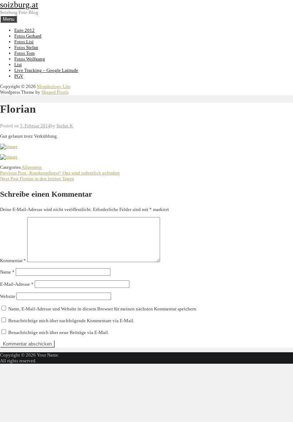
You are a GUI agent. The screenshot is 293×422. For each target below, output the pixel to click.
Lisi (18, 64)
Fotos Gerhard (27, 36)
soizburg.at (19, 4)
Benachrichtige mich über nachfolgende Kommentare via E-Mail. (71, 320)
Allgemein (31, 167)
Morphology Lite (53, 86)
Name (7, 272)
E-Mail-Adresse (17, 284)
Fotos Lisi (24, 41)
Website (7, 296)
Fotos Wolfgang (29, 59)
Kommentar (13, 260)
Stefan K (64, 125)
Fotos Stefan (26, 47)
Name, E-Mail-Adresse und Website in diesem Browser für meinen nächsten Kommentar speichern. (102, 308)
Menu (8, 19)
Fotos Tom (24, 53)
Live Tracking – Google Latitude (46, 70)
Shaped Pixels (55, 92)
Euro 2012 (24, 30)
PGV (18, 76)
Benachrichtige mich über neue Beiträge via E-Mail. (58, 332)
